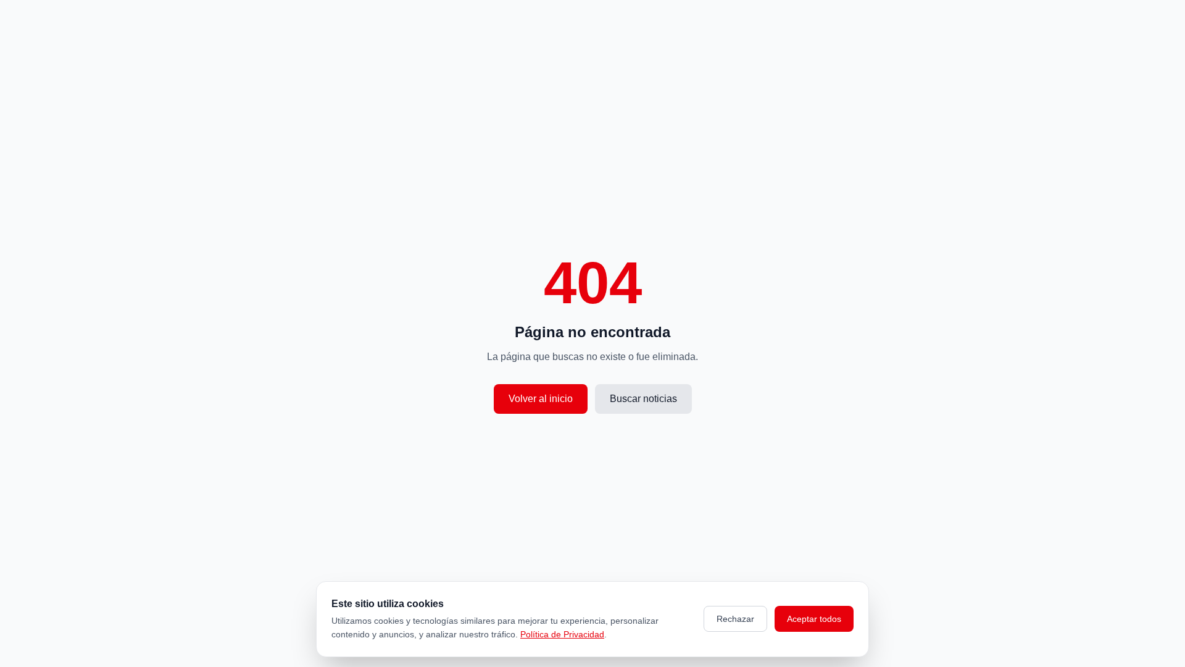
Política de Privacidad (562, 634)
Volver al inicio (541, 398)
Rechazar (735, 619)
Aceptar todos (814, 619)
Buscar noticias (643, 398)
